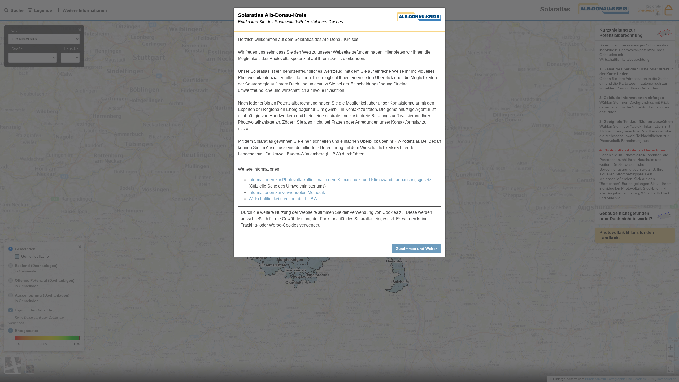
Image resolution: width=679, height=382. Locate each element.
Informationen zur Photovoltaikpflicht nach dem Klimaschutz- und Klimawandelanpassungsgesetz (340, 179)
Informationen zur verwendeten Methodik (287, 192)
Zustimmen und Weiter (416, 248)
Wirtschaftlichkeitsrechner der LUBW (283, 199)
